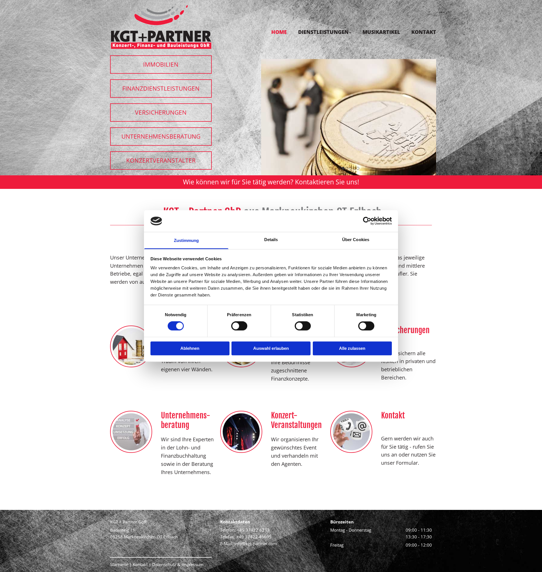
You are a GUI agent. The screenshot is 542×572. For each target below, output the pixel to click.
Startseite (119, 564)
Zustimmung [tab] (186, 240)
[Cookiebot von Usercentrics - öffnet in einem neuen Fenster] (367, 221)
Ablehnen (189, 348)
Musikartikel (381, 32)
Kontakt (423, 32)
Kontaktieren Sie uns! (327, 181)
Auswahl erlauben (271, 348)
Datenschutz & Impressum (178, 564)
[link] (319, 21)
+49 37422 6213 (253, 530)
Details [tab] (271, 239)
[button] (161, 64)
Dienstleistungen (323, 32)
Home (279, 32)
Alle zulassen (352, 348)
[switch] (239, 326)
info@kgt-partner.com (255, 543)
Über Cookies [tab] (355, 239)
